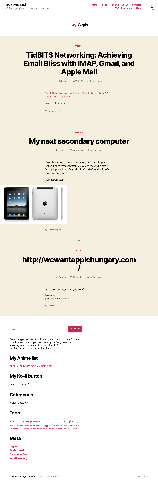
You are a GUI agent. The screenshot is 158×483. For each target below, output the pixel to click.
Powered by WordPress (49, 476)
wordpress (59, 428)
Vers (49, 428)
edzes (60, 422)
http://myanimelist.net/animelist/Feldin (31, 366)
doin (52, 422)
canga (29, 421)
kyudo (32, 425)
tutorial (39, 428)
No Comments (96, 81)
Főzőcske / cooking (124, 8)
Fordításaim (136, 5)
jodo (21, 426)
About (138, 8)
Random (79, 46)
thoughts (33, 428)
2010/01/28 (78, 150)
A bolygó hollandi (15, 4)
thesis (26, 428)
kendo (26, 425)
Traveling (92, 5)
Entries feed (17, 450)
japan (16, 425)
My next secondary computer (79, 141)
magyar (46, 425)
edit (56, 422)
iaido (11, 425)
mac (37, 425)
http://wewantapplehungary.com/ (79, 263)
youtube (66, 428)
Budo (104, 5)
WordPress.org (18, 458)
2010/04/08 (78, 81)
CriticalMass (39, 422)
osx (61, 425)
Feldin (63, 81)
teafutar (15, 428)
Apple (51, 111)
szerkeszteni (74, 425)
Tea (11, 428)
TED (21, 428)
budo (23, 422)
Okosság (55, 425)
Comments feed (19, 454)
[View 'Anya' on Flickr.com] (79, 204)
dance (48, 422)
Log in (13, 446)
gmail (64, 111)
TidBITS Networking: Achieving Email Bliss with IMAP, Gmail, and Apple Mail (79, 63)
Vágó (53, 428)
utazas (45, 428)
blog (17, 422)
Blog (79, 251)
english (58, 111)
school (66, 425)
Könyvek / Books (120, 5)
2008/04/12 (78, 277)
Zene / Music (75, 428)
